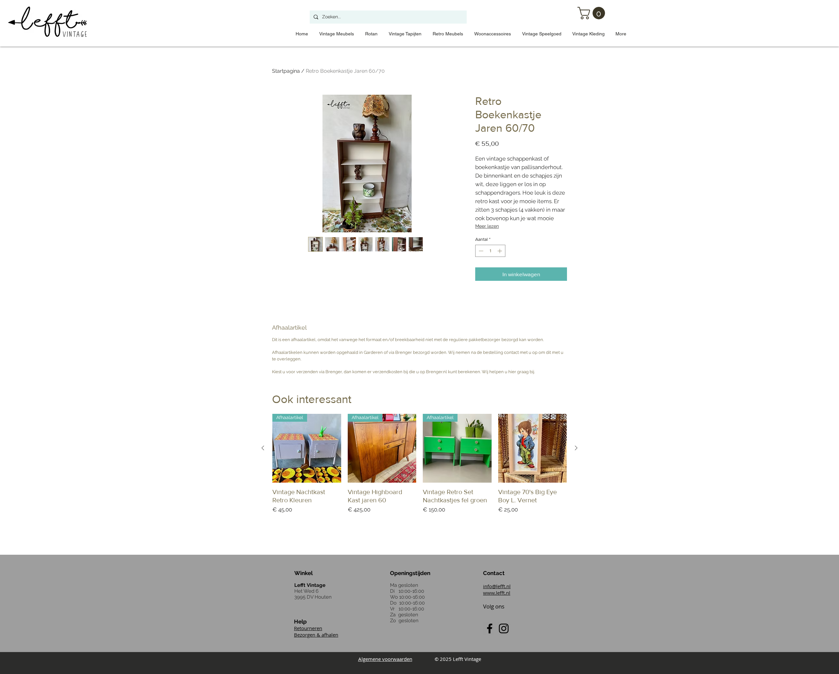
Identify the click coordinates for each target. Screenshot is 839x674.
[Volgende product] (576, 448)
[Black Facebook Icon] (489, 628)
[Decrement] (480, 251)
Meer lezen (487, 226)
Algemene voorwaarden (385, 659)
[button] (592, 13)
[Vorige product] (263, 448)
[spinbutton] (490, 251)
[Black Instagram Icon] (503, 628)
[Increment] (500, 251)
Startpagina (286, 71)
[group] (419, 472)
